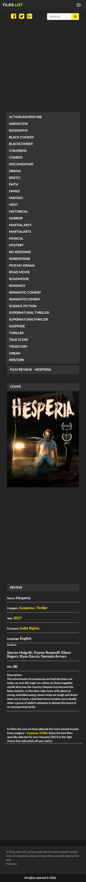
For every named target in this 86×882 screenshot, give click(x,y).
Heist (13, 204)
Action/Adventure (25, 117)
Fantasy (16, 198)
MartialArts (20, 231)
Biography (18, 130)
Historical (18, 211)
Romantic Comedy (25, 292)
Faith (13, 184)
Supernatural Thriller (29, 312)
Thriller (16, 333)
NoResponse (19, 258)
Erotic (15, 178)
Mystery (16, 245)
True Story (18, 339)
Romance (17, 285)
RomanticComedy (24, 299)
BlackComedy (21, 144)
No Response (20, 252)
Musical (16, 238)
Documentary (21, 164)
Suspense (17, 326)
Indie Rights (29, 628)
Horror (16, 218)
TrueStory (18, 346)
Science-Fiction (22, 306)
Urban (14, 353)
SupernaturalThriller (28, 319)
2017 (18, 618)
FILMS (13, 5)
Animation (18, 123)
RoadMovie (19, 279)
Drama (15, 171)
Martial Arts (20, 225)
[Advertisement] (43, 66)
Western (16, 360)
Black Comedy (21, 137)
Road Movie (19, 272)
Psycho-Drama (22, 265)
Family (14, 191)
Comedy (16, 157)
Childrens (18, 150)
